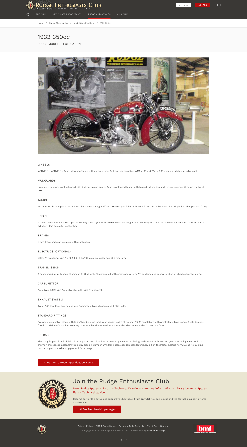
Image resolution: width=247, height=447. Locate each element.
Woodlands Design (156, 430)
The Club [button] (41, 14)
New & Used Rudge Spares (67, 14)
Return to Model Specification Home (70, 362)
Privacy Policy (85, 426)
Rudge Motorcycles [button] (99, 14)
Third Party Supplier (158, 426)
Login (185, 5)
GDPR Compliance (106, 426)
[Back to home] (64, 5)
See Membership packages (99, 409)
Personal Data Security (131, 426)
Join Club (202, 5)
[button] (127, 439)
